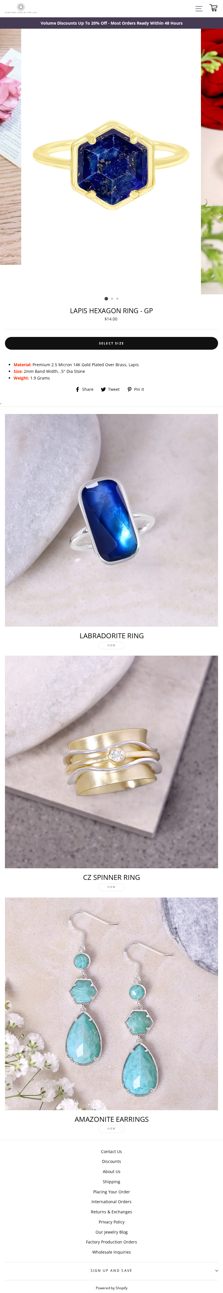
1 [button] (106, 298)
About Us (112, 1171)
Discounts (111, 1161)
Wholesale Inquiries (111, 1252)
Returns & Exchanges (111, 1211)
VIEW (111, 645)
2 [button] (112, 299)
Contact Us (111, 1151)
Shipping (111, 1181)
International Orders (111, 1201)
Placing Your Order (111, 1191)
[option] (111, 23)
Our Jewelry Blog (112, 1232)
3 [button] (117, 299)
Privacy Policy (112, 1222)
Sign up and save (112, 1270)
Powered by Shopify (111, 1287)
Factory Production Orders (111, 1242)
